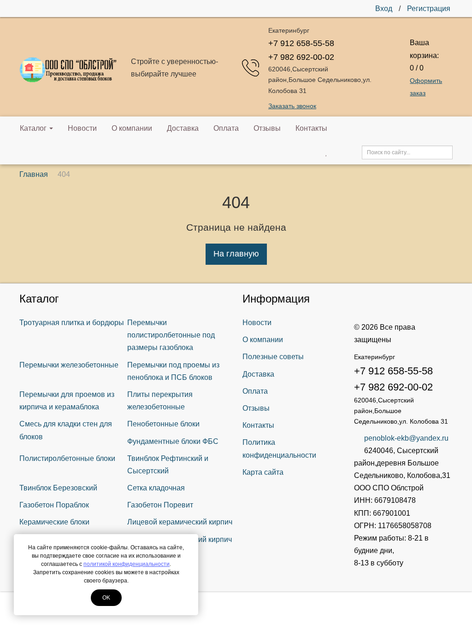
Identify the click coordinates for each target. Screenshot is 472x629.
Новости (82, 128)
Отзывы (267, 128)
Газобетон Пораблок (54, 505)
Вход (383, 8)
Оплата (226, 128)
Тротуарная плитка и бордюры (71, 322)
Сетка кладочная (156, 488)
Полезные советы (273, 357)
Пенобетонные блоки (163, 424)
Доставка (183, 128)
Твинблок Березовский (58, 488)
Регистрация (428, 8)
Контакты (311, 128)
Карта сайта (262, 472)
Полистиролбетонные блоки (67, 458)
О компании (132, 128)
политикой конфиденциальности (126, 564)
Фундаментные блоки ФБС (172, 441)
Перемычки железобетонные (68, 365)
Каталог (33, 128)
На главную (236, 253)
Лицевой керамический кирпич (179, 522)
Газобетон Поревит (160, 505)
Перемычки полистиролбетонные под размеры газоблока (171, 335)
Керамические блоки (54, 522)
